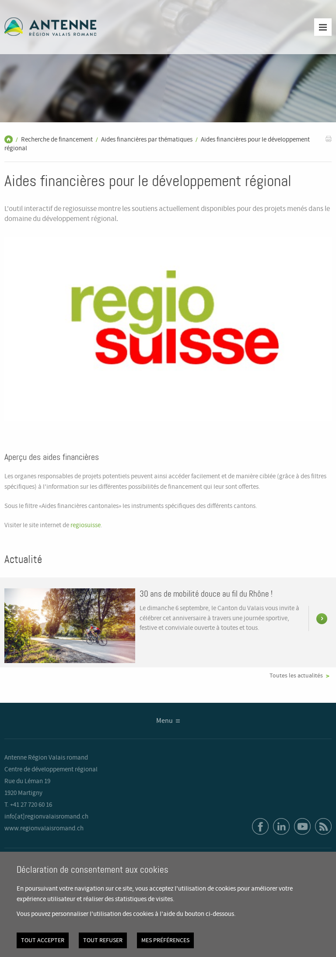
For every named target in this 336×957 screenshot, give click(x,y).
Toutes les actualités (296, 676)
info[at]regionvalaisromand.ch (46, 816)
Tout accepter (42, 940)
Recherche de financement (57, 139)
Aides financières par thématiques (146, 139)
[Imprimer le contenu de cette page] (329, 138)
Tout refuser (102, 940)
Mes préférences (165, 940)
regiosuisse (85, 525)
